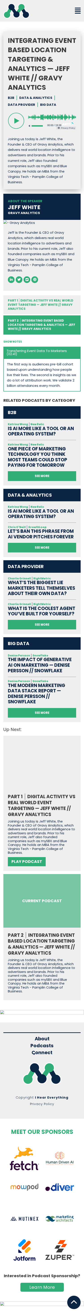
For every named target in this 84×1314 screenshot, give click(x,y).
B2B (11, 98)
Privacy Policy (42, 1104)
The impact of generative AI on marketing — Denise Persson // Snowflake (40, 665)
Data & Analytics (35, 98)
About (42, 1038)
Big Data (48, 104)
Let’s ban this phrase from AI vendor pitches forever (41, 534)
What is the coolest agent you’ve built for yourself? (41, 611)
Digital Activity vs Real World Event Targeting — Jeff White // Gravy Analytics (40, 304)
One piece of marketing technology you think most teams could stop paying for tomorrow (37, 457)
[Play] (16, 121)
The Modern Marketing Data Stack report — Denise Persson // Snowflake (36, 694)
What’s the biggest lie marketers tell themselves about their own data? (41, 588)
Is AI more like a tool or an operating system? (41, 431)
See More (42, 476)
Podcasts (42, 1045)
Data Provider (21, 104)
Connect (42, 1053)
